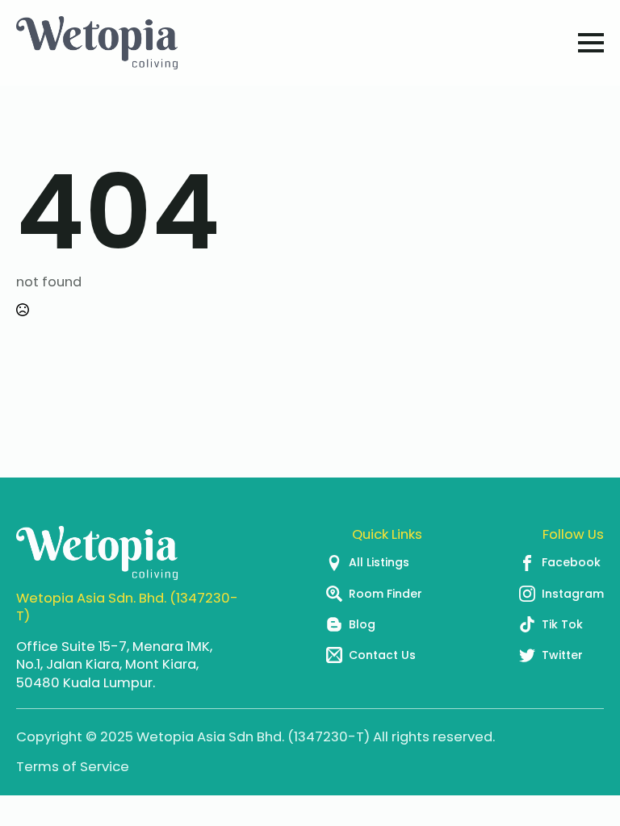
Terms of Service (72, 767)
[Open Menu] (591, 43)
